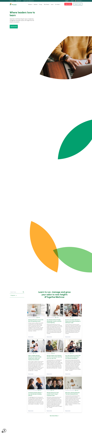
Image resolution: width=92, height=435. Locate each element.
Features (35, 4)
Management (34, 317)
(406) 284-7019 (18, 0)
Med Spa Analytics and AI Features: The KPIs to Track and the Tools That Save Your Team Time (54, 357)
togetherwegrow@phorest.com (28, 0)
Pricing (40, 4)
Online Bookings (35, 390)
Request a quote (77, 4)
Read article (30, 336)
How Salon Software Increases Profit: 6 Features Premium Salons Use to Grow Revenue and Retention (73, 357)
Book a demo (68, 4)
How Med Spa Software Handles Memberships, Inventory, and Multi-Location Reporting (54, 321)
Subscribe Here (14, 26)
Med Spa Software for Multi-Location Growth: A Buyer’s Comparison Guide (53, 394)
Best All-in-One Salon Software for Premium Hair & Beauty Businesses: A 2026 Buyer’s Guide (73, 321)
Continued (34, 330)
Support (72, 0)
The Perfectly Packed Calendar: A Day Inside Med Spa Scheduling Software (35, 394)
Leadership (30, 317)
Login (66, 0)
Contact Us (11, 0)
